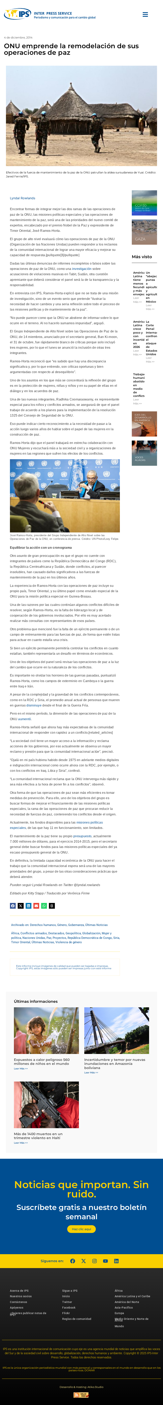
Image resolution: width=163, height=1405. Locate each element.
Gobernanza (76, 925)
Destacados (56, 933)
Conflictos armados (33, 933)
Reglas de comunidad (76, 1318)
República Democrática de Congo (90, 938)
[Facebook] (73, 1261)
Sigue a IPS (70, 1290)
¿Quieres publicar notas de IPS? (28, 1314)
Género (62, 925)
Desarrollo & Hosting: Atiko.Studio (81, 1387)
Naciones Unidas (33, 938)
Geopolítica (73, 933)
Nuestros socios (21, 1296)
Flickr (66, 1313)
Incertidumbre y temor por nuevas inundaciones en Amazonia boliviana (114, 1064)
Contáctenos (18, 1302)
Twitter (67, 1302)
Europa (119, 1313)
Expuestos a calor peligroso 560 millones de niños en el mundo (42, 1062)
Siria (116, 938)
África (15, 933)
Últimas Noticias (96, 925)
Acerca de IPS (19, 1290)
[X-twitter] (83, 1261)
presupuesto (82, 836)
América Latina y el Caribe (132, 1296)
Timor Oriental (20, 942)
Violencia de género (68, 942)
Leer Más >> (137, 299)
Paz (49, 938)
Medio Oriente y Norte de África (132, 1319)
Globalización (91, 933)
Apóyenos (16, 1307)
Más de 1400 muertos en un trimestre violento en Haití (38, 1136)
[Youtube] (105, 1261)
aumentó (24, 719)
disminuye (34, 705)
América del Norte (127, 1302)
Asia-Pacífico (124, 1307)
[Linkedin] (116, 1261)
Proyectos (59, 938)
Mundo (119, 1326)
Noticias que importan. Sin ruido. (81, 1189)
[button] (13, 906)
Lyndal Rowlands (22, 198)
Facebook (68, 1307)
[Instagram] (94, 1261)
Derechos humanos (43, 925)
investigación (82, 268)
